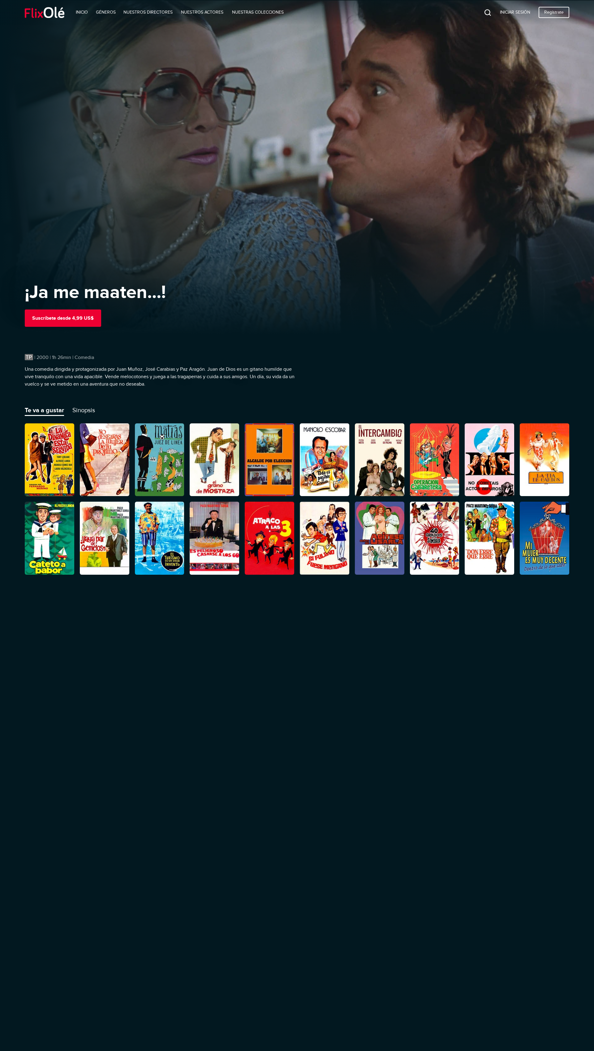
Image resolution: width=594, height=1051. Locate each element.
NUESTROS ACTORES (202, 12)
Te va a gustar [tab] (44, 410)
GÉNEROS (106, 12)
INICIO (82, 12)
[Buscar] (483, 12)
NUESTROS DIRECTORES (148, 12)
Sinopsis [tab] (83, 410)
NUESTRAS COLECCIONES (258, 12)
